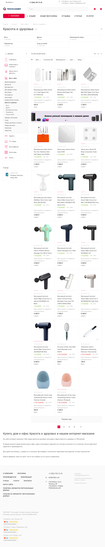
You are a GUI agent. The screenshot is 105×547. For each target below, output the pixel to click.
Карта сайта (8, 484)
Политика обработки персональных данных (18, 489)
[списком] (98, 53)
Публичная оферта (80, 483)
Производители (9, 477)
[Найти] (85, 9)
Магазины (22, 473)
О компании (8, 473)
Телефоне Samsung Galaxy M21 (16, 176)
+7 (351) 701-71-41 (35, 2)
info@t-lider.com (54, 477)
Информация (26, 477)
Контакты (28, 481)
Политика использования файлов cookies (83, 479)
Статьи (5, 168)
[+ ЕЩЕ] (99, 16)
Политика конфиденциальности (81, 474)
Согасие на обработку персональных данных (19, 495)
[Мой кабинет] (101, 2)
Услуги (16, 481)
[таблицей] (101, 53)
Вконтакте (5, 503)
